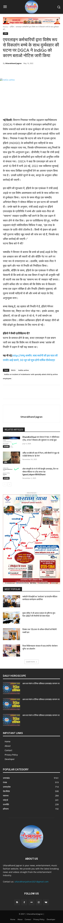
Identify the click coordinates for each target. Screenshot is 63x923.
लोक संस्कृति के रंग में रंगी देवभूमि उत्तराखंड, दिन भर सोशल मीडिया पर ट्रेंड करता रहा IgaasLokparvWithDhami (40, 472)
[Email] (49, 71)
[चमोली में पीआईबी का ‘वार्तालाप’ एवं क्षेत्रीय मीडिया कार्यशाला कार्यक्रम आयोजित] (11, 601)
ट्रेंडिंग (12, 26)
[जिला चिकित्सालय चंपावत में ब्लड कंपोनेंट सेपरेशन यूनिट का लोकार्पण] (11, 650)
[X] (29, 71)
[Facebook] (15, 71)
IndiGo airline (23, 370)
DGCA (13, 370)
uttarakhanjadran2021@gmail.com (31, 881)
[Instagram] (39, 902)
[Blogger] (17, 902)
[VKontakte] (46, 902)
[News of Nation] (31, 7)
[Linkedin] (42, 71)
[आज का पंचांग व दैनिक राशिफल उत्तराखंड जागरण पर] (11, 688)
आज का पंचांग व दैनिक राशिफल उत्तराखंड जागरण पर (41, 683)
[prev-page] (5, 484)
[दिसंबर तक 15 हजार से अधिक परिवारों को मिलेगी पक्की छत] (11, 634)
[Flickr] (31, 902)
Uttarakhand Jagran (13, 63)
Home (5, 26)
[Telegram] (22, 71)
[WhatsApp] (35, 71)
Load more (30, 661)
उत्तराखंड (6, 446)
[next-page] (9, 484)
